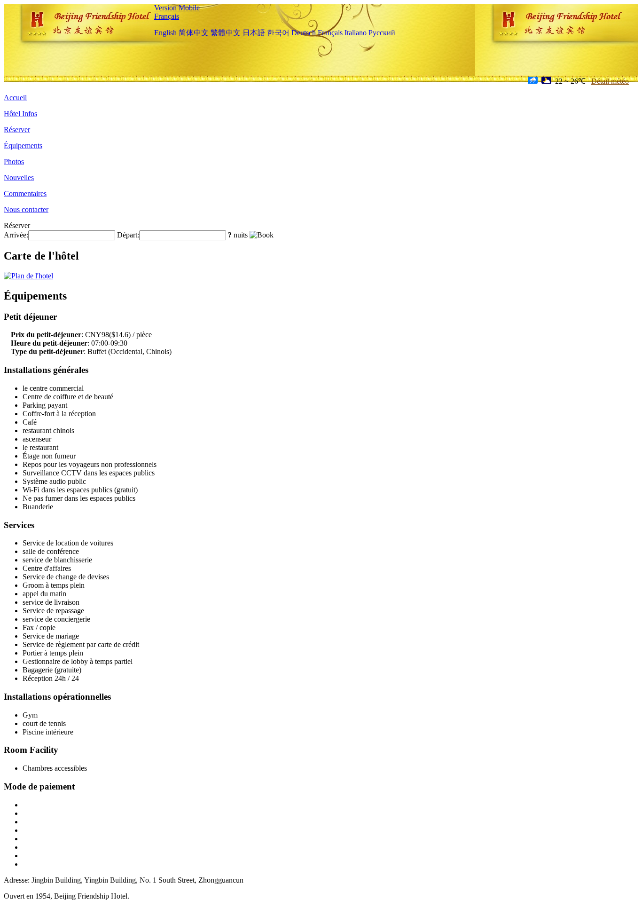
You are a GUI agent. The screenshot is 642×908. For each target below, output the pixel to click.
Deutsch (303, 33)
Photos (14, 162)
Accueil (15, 98)
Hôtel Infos (20, 114)
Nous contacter (26, 209)
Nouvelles (19, 178)
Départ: (128, 235)
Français (166, 16)
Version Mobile (177, 8)
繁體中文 (226, 33)
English (165, 33)
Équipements (23, 146)
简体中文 (194, 33)
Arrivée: (16, 235)
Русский (381, 33)
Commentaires (25, 193)
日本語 (254, 33)
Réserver (17, 130)
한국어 (278, 33)
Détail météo (610, 81)
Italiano (355, 33)
